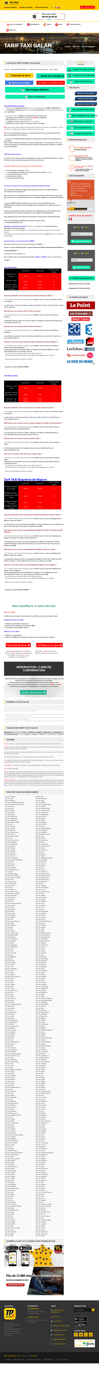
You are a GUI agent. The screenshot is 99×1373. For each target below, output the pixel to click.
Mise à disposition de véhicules (83, 115)
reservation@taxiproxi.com (14, 222)
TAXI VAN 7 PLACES (83, 121)
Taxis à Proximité (16, 24)
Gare (60, 24)
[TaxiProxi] (10, 1319)
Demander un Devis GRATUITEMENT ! (17, 367)
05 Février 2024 (33, 1309)
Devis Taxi (56, 1317)
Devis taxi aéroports (52, 76)
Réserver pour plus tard (79, 284)
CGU (18, 1356)
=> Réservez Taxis (88, 7)
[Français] (56, 7)
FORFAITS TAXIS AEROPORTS (82, 278)
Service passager (88, 47)
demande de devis (21, 108)
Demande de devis (20, 75)
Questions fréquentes (82, 133)
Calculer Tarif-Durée (61, 1326)
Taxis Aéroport (75, 24)
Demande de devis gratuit (79, 288)
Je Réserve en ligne (48, 645)
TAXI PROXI (33, 1356)
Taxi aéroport (58, 1335)
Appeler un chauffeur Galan (52, 82)
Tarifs (48, 24)
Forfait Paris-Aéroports (57, 1311)
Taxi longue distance (37, 89)
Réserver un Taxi (59, 1330)
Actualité (57, 1321)
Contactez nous (59, 1344)
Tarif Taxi (76, 47)
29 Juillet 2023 (33, 1317)
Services (12, 30)
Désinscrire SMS (58, 1339)
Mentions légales (10, 1356)
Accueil (68, 47)
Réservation (34, 24)
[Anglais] (59, 7)
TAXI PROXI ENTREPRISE (83, 109)
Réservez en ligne (20, 82)
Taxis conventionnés (36, 96)
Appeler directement (32, 692)
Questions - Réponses (33, 1359)
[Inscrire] (93, 1309)
